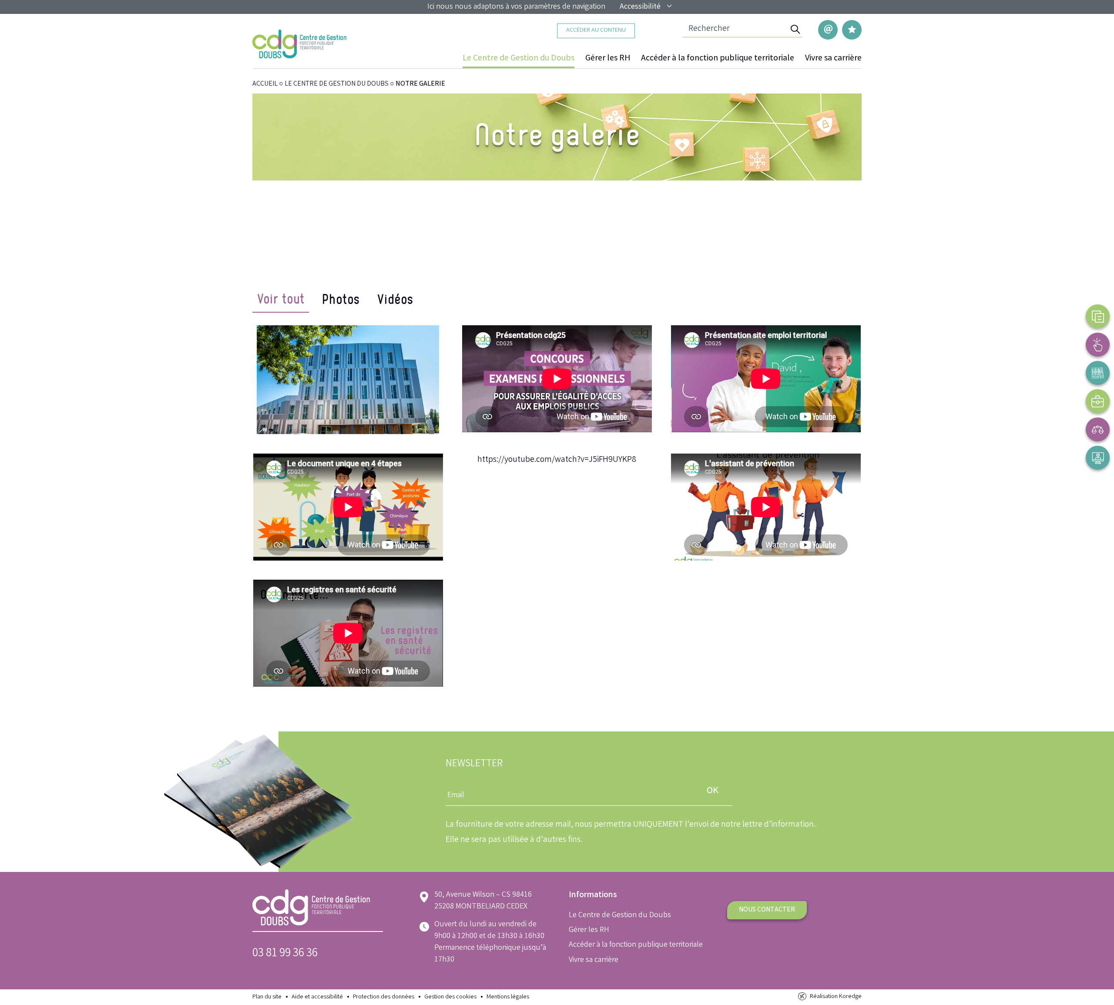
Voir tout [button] (280, 301)
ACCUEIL (265, 84)
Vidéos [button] (394, 301)
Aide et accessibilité (317, 997)
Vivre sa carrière (833, 59)
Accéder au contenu (596, 30)
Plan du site (267, 997)
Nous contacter (767, 910)
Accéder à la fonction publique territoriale (717, 59)
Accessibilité (640, 7)
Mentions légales (508, 997)
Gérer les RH (607, 59)
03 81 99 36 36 (285, 953)
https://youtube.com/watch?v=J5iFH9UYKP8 (556, 460)
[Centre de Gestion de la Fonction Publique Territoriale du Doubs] (299, 44)
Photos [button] (340, 301)
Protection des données (383, 997)
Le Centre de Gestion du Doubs (518, 59)
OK (712, 791)
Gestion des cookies (450, 997)
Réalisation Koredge (836, 997)
